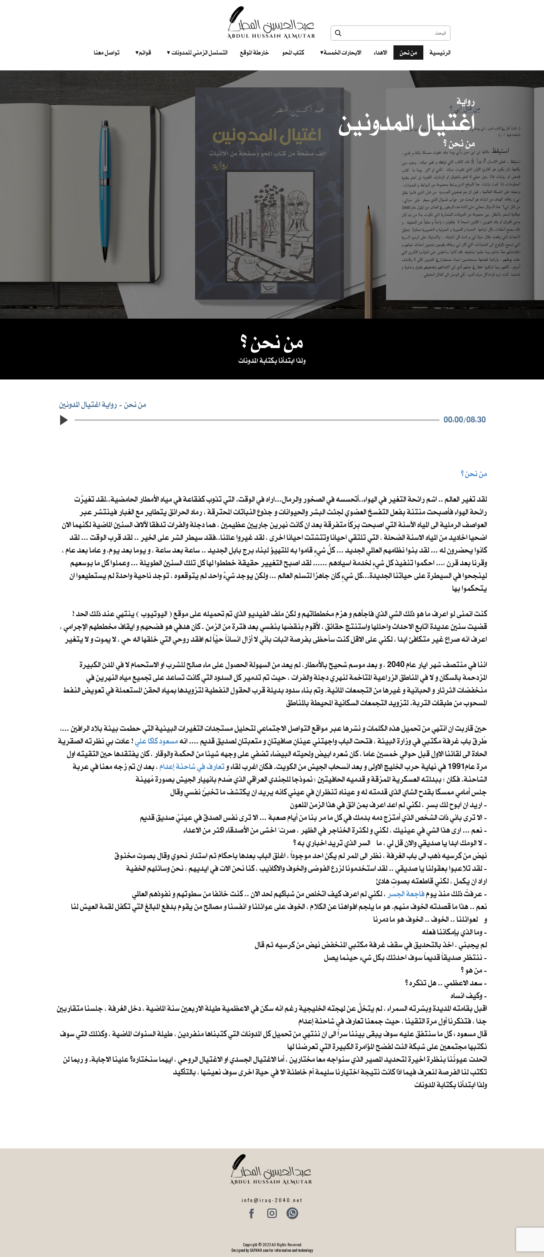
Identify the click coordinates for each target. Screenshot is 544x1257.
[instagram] (272, 1213)
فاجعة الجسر (406, 893)
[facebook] (252, 1213)
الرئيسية (440, 52)
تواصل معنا (106, 52)
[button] (63, 420)
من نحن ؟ (474, 473)
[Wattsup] (292, 1213)
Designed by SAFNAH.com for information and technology (272, 1250)
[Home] (272, 22)
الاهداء (380, 52)
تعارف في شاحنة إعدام (192, 766)
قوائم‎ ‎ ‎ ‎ (143, 52)
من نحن (408, 52)
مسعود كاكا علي (156, 741)
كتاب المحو (293, 52)
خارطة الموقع (254, 52)
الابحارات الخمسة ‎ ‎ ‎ (340, 52)
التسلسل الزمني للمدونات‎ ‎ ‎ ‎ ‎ (197, 52)
